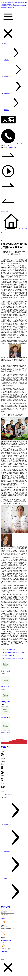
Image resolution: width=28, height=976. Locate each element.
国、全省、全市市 (5, 671)
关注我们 (5, 747)
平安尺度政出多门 (10, 650)
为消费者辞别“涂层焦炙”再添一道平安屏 (16, 652)
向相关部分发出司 (5, 732)
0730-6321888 (19, 143)
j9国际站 (21, 228)
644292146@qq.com (6, 940)
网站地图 (7, 956)
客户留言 (5, 907)
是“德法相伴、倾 (5, 686)
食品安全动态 (4, 211)
